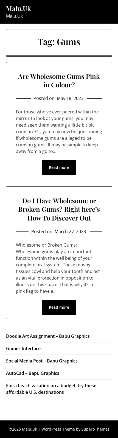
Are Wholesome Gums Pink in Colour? (59, 80)
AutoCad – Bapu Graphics (32, 373)
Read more (59, 167)
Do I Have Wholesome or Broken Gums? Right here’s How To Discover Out (59, 209)
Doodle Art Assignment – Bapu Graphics (48, 336)
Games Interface (23, 348)
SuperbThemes (95, 429)
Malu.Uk (18, 8)
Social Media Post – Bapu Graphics (42, 361)
